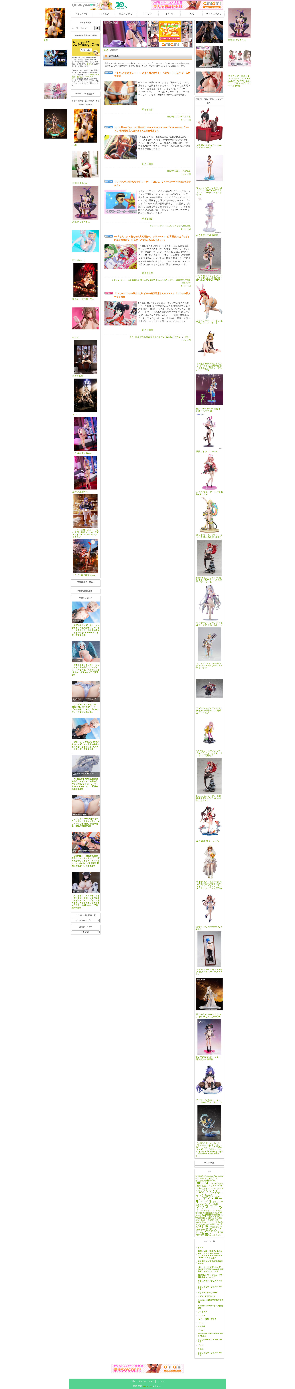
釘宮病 (152, 226)
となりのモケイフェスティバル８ (210, 1288)
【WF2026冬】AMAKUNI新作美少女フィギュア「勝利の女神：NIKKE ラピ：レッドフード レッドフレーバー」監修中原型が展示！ (85, 784)
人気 (191, 13)
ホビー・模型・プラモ (207, 1319)
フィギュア (103, 13)
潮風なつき (215, 1224)
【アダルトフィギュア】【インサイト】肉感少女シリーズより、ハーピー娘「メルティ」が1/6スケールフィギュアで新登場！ (86, 670)
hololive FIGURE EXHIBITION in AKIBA (210, 1335)
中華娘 (198, 1212)
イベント (169, 13)
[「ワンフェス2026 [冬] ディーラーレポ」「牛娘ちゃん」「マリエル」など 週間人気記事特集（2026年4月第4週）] (86, 805)
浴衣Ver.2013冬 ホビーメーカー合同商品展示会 (209, 1222)
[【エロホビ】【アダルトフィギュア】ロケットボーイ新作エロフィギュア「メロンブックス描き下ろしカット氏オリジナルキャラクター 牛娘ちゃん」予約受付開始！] (86, 882)
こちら (89, 64)
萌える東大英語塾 (147, 280)
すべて (200, 1247)
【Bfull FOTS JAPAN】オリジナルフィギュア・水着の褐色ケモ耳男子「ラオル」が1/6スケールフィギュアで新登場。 (86, 745)
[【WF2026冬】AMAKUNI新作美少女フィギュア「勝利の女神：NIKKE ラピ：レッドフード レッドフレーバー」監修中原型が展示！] (86, 766)
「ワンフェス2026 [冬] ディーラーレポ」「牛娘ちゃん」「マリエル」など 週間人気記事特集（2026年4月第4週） (86, 822)
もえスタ (115, 280)
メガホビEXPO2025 (206, 1296)
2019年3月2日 (200, 1176)
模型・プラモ (125, 13)
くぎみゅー (177, 337)
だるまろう (205, 1185)
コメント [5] (186, 120)
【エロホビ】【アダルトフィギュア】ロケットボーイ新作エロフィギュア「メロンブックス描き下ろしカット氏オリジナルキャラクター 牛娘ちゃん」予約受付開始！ (86, 901)
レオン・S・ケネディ (214, 1211)
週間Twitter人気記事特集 (80, 814)
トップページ (81, 13)
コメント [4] (186, 174)
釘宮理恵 (171, 117)
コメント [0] (186, 229)
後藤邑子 (136, 280)
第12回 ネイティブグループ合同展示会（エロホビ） (210, 1276)
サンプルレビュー (78, 891)
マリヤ (203, 1211)
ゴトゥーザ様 (125, 280)
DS (165, 280)
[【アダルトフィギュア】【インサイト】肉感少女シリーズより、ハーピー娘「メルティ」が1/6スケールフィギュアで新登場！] (86, 651)
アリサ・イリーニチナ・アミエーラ (209, 1193)
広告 (133, 1381)
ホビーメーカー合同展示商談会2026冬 (83, 850)
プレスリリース (77, 621)
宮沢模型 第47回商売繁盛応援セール (210, 1262)
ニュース (201, 1315)
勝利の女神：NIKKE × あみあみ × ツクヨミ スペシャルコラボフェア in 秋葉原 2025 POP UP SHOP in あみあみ (210, 1254)
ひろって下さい (210, 1188)
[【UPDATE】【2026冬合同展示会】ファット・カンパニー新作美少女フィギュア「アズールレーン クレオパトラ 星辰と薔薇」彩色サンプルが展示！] (86, 842)
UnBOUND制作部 (216, 1183)
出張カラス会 (214, 1213)
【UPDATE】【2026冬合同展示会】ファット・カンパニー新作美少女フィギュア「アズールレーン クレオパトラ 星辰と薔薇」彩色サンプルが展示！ (86, 861)
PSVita (211, 1180)
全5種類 (206, 1213)
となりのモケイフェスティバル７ (210, 1354)
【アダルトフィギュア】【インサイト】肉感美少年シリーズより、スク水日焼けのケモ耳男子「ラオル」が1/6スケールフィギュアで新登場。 (86, 630)
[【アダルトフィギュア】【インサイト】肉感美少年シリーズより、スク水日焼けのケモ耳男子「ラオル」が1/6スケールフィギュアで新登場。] (86, 612)
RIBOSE (202, 1183)
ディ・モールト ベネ (208, 1199)
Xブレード (179, 117)
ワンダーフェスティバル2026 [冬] (82, 699)
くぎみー (178, 226)
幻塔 (203, 1218)
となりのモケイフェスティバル (210, 1282)
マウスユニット (209, 1208)
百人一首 (133, 337)
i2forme (216, 1176)
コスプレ (147, 13)
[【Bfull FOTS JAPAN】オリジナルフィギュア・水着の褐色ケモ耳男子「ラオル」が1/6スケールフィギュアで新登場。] (86, 728)
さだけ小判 (186, 283)
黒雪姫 (206, 1234)
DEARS (169, 337)
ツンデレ (160, 226)
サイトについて (213, 13)
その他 (200, 1349)
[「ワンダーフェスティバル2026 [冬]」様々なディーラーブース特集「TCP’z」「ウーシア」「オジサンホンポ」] (86, 691)
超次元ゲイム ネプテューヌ (208, 1230)
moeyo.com (147, 1386)
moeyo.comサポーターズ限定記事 (210, 1307)
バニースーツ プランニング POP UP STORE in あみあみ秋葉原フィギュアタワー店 (210, 1269)
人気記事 (201, 1326)
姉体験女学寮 (211, 1215)
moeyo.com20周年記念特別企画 (210, 1301)
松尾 (217, 1218)
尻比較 (188, 117)
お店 (197, 1186)
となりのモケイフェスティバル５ (210, 1341)
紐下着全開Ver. (214, 1227)
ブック (200, 1345)
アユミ (188, 171)
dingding (209, 1176)
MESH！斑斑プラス (209, 1178)
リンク (161, 1381)
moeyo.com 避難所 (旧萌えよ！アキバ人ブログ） (85, 77)
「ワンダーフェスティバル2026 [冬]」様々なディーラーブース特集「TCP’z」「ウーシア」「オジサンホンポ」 (85, 708)
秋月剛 (203, 1226)
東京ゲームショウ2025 (207, 1293)
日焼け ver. (210, 1218)
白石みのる (169, 226)
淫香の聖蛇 (205, 1224)
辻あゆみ (159, 280)
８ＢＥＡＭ (216, 1235)
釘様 (154, 337)
